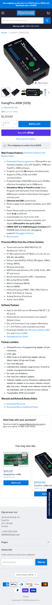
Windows (32, 330)
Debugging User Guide (17, 336)
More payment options (26, 139)
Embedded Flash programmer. (21, 161)
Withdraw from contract (49, 504)
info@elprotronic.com (10, 534)
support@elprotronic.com (31, 424)
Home (4, 33)
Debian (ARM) (21, 333)
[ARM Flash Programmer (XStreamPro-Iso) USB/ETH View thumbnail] (15, 92)
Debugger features (24, 233)
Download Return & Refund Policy (22, 407)
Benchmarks (13, 236)
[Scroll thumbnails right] (48, 92)
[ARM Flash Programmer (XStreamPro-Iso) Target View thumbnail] (5, 92)
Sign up (41, 562)
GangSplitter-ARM (12, 474)
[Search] (47, 20)
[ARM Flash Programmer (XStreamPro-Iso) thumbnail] (32, 92)
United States (25, 575)
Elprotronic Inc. (11, 107)
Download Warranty (16, 404)
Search (26, 596)
